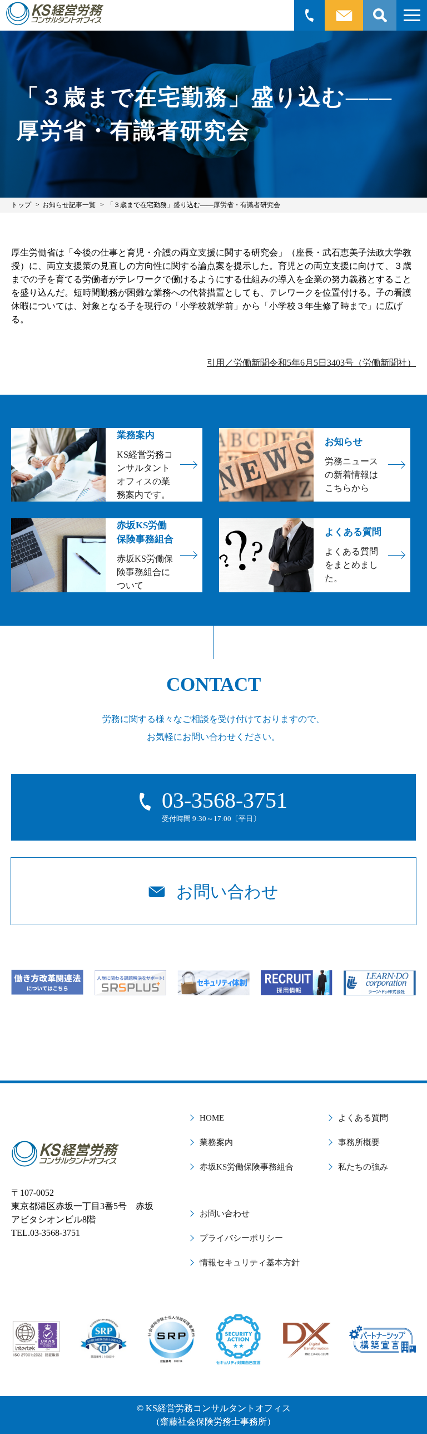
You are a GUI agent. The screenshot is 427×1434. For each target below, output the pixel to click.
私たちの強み (363, 1166)
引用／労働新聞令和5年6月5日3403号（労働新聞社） (311, 362)
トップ (21, 205)
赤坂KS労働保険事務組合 (247, 1166)
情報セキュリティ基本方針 (250, 1262)
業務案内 (216, 1142)
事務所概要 (359, 1142)
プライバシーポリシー (241, 1238)
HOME (212, 1117)
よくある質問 (363, 1117)
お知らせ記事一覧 (69, 205)
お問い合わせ (225, 1213)
